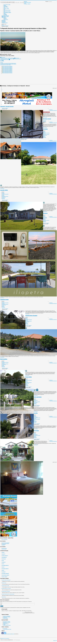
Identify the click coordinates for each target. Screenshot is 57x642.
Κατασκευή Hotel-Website (6, 616)
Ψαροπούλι (44, 137)
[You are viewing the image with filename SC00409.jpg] (7, 70)
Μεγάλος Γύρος (4, 582)
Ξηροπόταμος (4, 544)
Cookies (4, 624)
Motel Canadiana (3, 359)
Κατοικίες (35, 422)
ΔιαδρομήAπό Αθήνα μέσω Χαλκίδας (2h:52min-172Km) (6, 63)
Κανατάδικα (5, 14)
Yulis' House (36, 430)
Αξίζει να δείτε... (6, 19)
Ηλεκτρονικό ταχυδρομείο (53, 110)
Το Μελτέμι (45, 129)
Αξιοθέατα (4, 17)
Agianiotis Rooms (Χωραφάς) (31, 315)
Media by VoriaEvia (6, 623)
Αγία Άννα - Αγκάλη (6, 8)
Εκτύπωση (51, 109)
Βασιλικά (44, 136)
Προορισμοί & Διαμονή (28, 2)
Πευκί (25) (3, 552)
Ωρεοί (4, 9)
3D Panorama (5, 617)
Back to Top (55, 640)
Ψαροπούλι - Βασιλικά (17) (5, 555)
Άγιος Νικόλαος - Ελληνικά (7, 12)
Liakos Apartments (37, 397)
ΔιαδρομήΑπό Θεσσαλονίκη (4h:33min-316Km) (8, 64)
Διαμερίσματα (45, 217)
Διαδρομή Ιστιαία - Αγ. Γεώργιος (6, 588)
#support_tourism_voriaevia (7, 625)
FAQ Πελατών (5, 628)
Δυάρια (3, 305)
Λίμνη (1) (3, 563)
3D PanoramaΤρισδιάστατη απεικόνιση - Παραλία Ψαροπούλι (9, 58)
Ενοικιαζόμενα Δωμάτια (45, 218)
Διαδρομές (4, 21)
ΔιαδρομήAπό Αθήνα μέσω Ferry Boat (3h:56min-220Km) (8, 63)
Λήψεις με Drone (5, 618)
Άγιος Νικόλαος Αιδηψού (7, 10)
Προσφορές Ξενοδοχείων (5, 15)
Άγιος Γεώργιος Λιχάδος (7, 4)
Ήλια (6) (3, 560)
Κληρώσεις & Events (5, 22)
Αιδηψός (5, 5)
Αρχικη (26, 1)
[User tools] (48, 108)
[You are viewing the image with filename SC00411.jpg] (7, 71)
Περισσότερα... (45, 127)
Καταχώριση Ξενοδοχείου (6, 622)
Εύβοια (44, 131)
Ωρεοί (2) (3, 570)
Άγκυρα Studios (28, 377)
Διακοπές (44, 133)
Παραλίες (4, 20)
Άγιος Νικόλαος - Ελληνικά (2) (5, 573)
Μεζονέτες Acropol (47, 118)
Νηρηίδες (36, 413)
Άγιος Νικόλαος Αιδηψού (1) (5, 565)
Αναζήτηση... (47, 1)
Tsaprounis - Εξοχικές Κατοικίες (7, 106)
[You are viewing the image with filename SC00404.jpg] (7, 68)
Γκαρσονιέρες (45, 135)
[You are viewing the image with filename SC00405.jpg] (7, 69)
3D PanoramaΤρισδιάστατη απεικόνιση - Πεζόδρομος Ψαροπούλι (7, 57)
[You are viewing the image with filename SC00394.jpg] (7, 66)
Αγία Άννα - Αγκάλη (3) (4, 576)
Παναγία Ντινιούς (4, 548)
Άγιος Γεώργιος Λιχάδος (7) (5, 568)
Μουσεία (5, 18)
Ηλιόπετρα (45, 213)
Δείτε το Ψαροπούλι (4, 539)
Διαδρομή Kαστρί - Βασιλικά (6, 591)
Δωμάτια (44, 132)
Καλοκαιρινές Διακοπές (46, 134)
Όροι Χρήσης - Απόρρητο (6, 621)
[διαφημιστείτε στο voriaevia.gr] (4, 638)
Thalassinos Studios (4, 299)
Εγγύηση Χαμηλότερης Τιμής (7, 629)
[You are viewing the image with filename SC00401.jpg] (7, 67)
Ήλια (4, 7)
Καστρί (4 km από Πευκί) (7, 11)
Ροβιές (5, 13)
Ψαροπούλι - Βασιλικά (27, 3)
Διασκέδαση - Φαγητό (6, 16)
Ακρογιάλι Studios (4, 190)
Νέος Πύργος (5, 6)
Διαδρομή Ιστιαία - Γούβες (5, 585)
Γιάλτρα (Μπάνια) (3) (4, 557)
